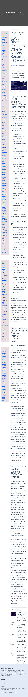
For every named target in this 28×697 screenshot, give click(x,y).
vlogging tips (4, 167)
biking (3, 131)
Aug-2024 (4, 367)
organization (4, 214)
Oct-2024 (3, 387)
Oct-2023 (3, 379)
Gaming (18, 30)
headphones (4, 219)
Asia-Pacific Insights (14, 12)
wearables (4, 166)
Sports (3, 62)
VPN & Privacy (4, 252)
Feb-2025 (4, 390)
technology (4, 89)
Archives (3, 682)
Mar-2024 (4, 378)
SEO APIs (3, 73)
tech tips (3, 127)
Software (3, 51)
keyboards (4, 213)
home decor (4, 116)
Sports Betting (4, 230)
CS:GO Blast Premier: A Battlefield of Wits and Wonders (22, 614)
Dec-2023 (4, 356)
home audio (4, 109)
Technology (4, 50)
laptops (3, 174)
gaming (3, 139)
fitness (3, 138)
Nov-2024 (4, 351)
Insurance (4, 36)
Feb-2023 (4, 383)
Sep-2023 (4, 365)
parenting (4, 196)
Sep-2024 (4, 375)
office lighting (4, 211)
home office (4, 141)
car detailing (4, 338)
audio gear (4, 177)
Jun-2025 (3, 397)
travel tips (4, 210)
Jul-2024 (3, 386)
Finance (3, 43)
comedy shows (4, 275)
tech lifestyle (4, 221)
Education (4, 45)
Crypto (3, 229)
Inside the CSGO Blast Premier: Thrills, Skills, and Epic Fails (22, 645)
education (4, 314)
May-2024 (4, 373)
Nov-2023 (4, 364)
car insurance (4, 324)
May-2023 (4, 376)
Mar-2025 (4, 393)
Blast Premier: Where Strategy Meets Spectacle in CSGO (22, 635)
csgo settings (4, 284)
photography (4, 120)
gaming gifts (4, 98)
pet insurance (4, 266)
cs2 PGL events (5, 325)
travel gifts (4, 172)
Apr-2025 (4, 392)
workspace (4, 171)
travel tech (4, 222)
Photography (4, 56)
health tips (4, 149)
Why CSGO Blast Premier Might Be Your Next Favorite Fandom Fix (21, 625)
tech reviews (4, 81)
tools (3, 197)
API (2, 244)
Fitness (3, 40)
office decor (4, 83)
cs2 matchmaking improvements (4, 318)
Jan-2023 (3, 354)
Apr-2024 (4, 353)
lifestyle (3, 119)
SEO (3, 53)
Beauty (3, 57)
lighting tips (4, 90)
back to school (4, 136)
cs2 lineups (4, 281)
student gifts (4, 160)
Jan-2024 (3, 370)
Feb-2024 (4, 372)
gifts (3, 101)
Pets (3, 54)
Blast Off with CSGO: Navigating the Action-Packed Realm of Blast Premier (22, 656)
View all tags (4, 339)
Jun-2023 (3, 384)
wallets (3, 224)
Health (3, 46)
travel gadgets (4, 164)
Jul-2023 (3, 381)
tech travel (4, 199)
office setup (4, 185)
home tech (4, 227)
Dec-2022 (4, 357)
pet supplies (4, 117)
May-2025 (4, 395)
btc (2, 283)
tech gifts (3, 163)
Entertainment (4, 42)
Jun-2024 (3, 368)
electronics (4, 225)
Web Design (4, 37)
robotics (3, 327)
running (3, 303)
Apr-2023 (4, 362)
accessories (4, 112)
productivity (4, 125)
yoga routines (4, 273)
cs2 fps (3, 292)
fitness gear (4, 194)
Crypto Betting (4, 240)
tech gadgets (4, 100)
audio (3, 186)
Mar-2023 (4, 359)
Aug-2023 (4, 361)
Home (13, 30)
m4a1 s (13, 315)
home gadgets (4, 175)
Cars (3, 48)
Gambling (4, 68)
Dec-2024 (4, 389)
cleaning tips (4, 114)
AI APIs (3, 87)
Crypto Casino (4, 235)
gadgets (3, 111)
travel (3, 161)
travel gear (4, 169)
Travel (3, 67)
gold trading (4, 280)
